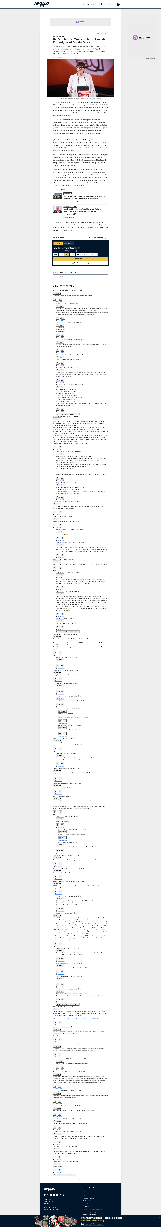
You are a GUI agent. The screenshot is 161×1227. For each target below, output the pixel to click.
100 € (79, 254)
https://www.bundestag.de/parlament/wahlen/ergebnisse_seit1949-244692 (76, 1019)
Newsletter (86, 1200)
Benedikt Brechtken (68, 202)
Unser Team (47, 1199)
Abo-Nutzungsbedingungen (91, 1212)
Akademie (47, 1203)
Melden (58, 293)
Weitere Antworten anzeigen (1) (66, 632)
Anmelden (86, 1204)
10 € (55, 254)
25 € (66, 254)
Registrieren (86, 1206)
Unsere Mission (48, 1201)
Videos (86, 4)
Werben (94, 4)
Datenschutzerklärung (89, 1214)
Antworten (58, 301)
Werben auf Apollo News (51, 1209)
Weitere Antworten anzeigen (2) (66, 1004)
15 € (61, 254)
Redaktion (66, 217)
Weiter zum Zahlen (81, 259)
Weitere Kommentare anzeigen (63, 1175)
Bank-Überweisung (81, 263)
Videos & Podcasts (88, 1198)
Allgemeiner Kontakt (50, 1207)
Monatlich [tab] (68, 243)
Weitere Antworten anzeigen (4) (66, 414)
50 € (72, 254)
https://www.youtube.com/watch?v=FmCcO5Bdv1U (74, 717)
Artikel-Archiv (87, 1196)
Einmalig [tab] (59, 243)
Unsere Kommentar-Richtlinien (92, 1210)
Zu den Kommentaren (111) (96, 238)
